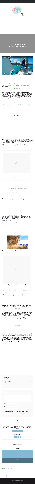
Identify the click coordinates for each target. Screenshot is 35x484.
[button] (24, 237)
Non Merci (23, 245)
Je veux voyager (24, 244)
